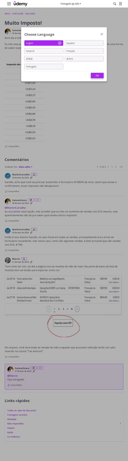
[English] (20, 3)
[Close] (102, 34)
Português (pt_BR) (70, 3)
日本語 (29, 58)
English (29, 42)
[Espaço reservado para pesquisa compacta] (115, 4)
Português (31, 66)
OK (97, 75)
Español (70, 42)
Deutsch (30, 50)
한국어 (69, 58)
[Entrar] (120, 4)
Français (70, 50)
